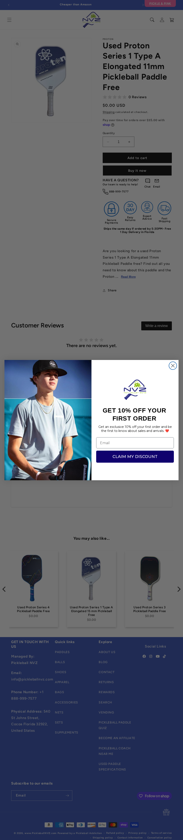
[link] (135, 390)
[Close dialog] (173, 366)
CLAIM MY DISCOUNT (135, 456)
